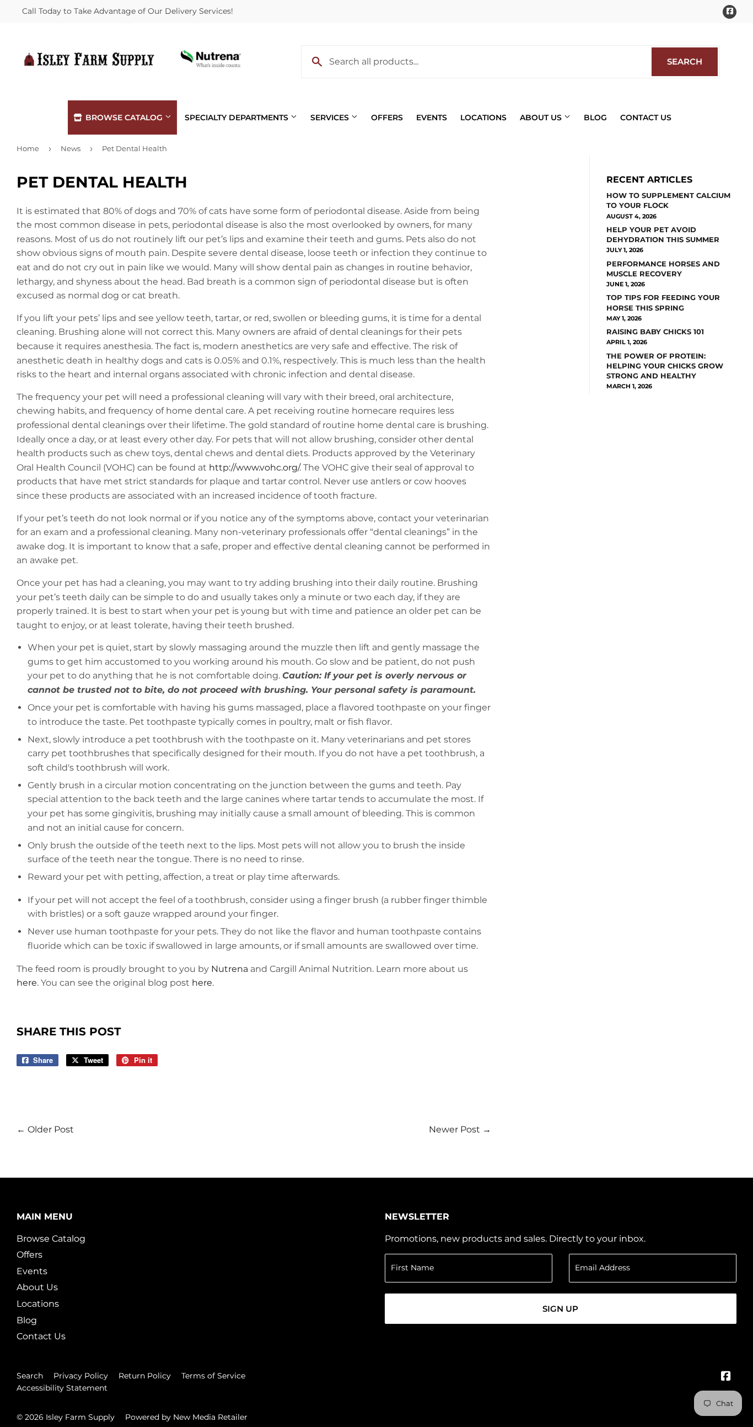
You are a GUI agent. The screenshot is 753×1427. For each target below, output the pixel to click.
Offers (387, 117)
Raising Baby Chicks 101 (655, 331)
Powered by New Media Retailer (186, 1417)
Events (431, 117)
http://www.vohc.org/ (254, 467)
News (70, 148)
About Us (542, 117)
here (27, 982)
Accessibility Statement (62, 1387)
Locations (483, 117)
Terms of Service (213, 1375)
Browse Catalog (124, 117)
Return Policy (145, 1375)
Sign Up (560, 1308)
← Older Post (45, 1129)
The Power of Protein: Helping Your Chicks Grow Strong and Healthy (664, 365)
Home (28, 148)
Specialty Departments (238, 117)
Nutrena (229, 969)
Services (330, 117)
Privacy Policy (80, 1375)
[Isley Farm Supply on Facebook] (726, 1377)
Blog (595, 117)
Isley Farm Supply (80, 1417)
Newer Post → (460, 1129)
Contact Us (645, 117)
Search (692, 61)
